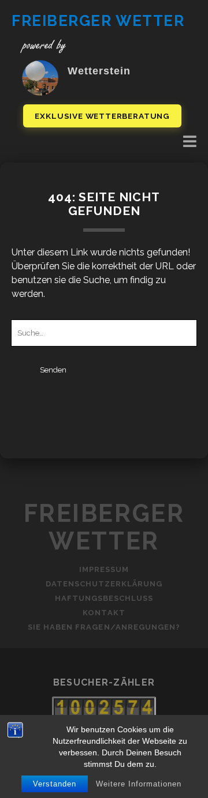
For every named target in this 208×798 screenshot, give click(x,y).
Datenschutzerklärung (104, 583)
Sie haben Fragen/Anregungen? (104, 627)
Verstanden (54, 784)
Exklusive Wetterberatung (102, 116)
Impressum (104, 569)
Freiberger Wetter (98, 20)
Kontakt (104, 612)
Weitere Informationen (138, 784)
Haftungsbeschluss (104, 598)
